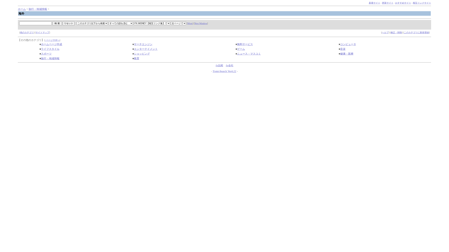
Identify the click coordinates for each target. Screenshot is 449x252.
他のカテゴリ (27, 32)
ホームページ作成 (51, 44)
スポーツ (46, 53)
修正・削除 (396, 32)
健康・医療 (346, 53)
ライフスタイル (50, 49)
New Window (201, 23)
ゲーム (241, 49)
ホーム (22, 9)
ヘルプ (385, 32)
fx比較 (219, 65)
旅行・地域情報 (38, 9)
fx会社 (229, 65)
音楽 (343, 49)
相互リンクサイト (422, 3)
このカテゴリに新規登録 (416, 32)
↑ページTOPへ (52, 40)
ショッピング (142, 53)
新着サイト (374, 3)
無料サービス (245, 44)
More (190, 23)
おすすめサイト (403, 3)
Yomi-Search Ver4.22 (224, 71)
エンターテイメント (146, 49)
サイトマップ (42, 32)
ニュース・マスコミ (249, 53)
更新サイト (387, 3)
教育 (136, 58)
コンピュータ (348, 44)
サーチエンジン (143, 44)
